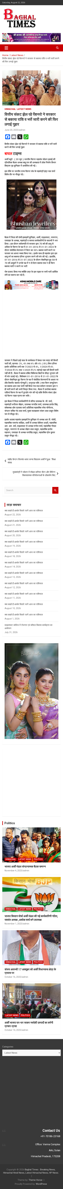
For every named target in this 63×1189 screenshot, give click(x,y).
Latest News (24, 109)
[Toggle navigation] (6, 47)
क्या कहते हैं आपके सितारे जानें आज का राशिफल (24, 510)
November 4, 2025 (13, 870)
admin (22, 130)
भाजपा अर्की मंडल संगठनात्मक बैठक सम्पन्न (25, 866)
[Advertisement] (31, 324)
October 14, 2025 (13, 1030)
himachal (10, 109)
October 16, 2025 (13, 977)
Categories (7, 1046)
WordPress (41, 1184)
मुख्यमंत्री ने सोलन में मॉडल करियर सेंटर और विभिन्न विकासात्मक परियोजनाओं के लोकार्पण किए (34, 474)
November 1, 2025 (13, 923)
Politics (9, 823)
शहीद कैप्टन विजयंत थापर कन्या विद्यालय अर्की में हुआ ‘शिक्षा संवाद (32, 461)
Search (55, 490)
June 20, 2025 (11, 130)
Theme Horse (35, 1180)
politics (38, 859)
